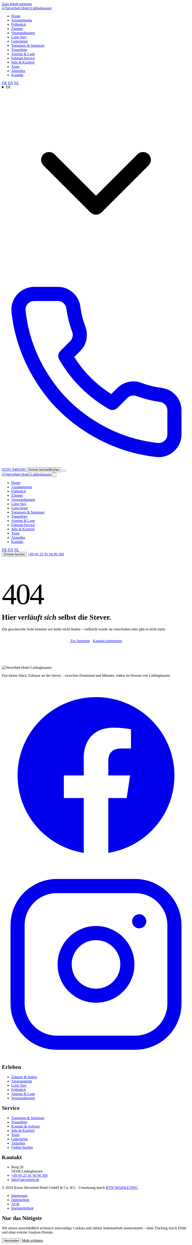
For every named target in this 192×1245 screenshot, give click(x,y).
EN (10, 83)
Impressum (19, 1196)
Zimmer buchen (14, 554)
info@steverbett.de (25, 1180)
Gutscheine (19, 41)
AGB (15, 1204)
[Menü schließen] (54, 474)
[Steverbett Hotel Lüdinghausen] (27, 8)
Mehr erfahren (32, 1240)
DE (4, 83)
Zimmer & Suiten (24, 1077)
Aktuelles (18, 71)
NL (16, 83)
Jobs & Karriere (23, 62)
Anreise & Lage (23, 54)
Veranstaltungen (23, 33)
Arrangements (21, 20)
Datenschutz (20, 1200)
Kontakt (17, 75)
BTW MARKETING (122, 1188)
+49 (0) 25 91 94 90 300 (46, 554)
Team (15, 67)
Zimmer (17, 29)
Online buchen (22, 1147)
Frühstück (18, 24)
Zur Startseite (80, 641)
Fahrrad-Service (23, 58)
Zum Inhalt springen (17, 4)
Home (15, 16)
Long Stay (19, 37)
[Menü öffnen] (64, 470)
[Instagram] (96, 1057)
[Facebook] (96, 868)
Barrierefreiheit (22, 1208)
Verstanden (11, 1240)
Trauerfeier (19, 50)
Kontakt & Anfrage (25, 1126)
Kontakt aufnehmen (107, 641)
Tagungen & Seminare (27, 45)
